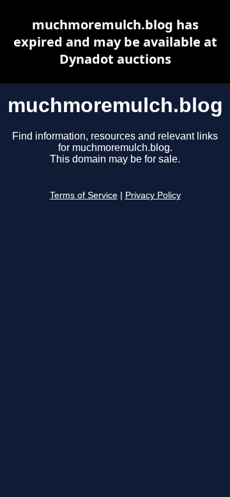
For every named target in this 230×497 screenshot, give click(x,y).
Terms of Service (84, 195)
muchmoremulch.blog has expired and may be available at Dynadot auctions (115, 42)
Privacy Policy (153, 195)
